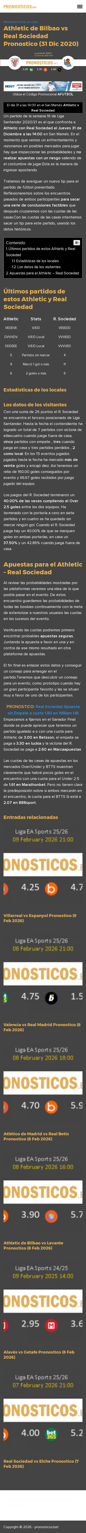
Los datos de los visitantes (39, 267)
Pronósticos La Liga (20, 22)
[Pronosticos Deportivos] (20, 6)
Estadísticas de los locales (37, 261)
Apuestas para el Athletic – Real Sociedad (44, 273)
